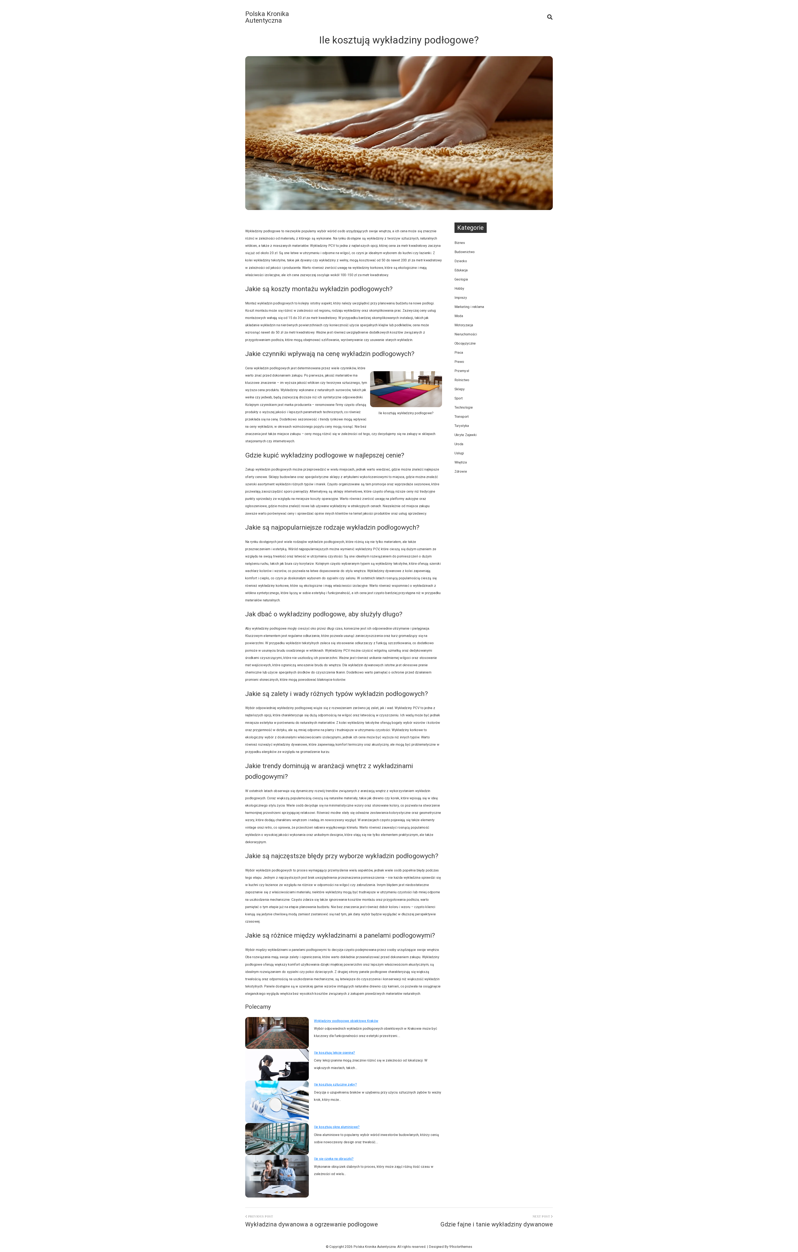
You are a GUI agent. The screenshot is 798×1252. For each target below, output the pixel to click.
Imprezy (460, 298)
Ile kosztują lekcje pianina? (334, 1053)
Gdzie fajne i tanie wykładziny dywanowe (496, 1224)
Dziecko (460, 261)
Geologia (461, 279)
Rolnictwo (461, 380)
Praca (458, 353)
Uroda (458, 444)
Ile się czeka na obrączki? (333, 1159)
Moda (458, 316)
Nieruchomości (465, 334)
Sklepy (459, 389)
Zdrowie (460, 471)
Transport (461, 417)
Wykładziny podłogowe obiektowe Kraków (346, 1021)
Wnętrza (460, 462)
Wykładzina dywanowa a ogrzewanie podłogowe (311, 1224)
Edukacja (461, 270)
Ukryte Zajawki (465, 435)
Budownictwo (464, 252)
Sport (458, 398)
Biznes (459, 243)
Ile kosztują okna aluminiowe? (337, 1127)
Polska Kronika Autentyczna (267, 17)
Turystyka (461, 426)
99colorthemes (460, 1247)
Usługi (459, 453)
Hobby (459, 288)
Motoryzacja (463, 325)
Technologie (463, 407)
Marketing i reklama (469, 307)
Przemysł (461, 371)
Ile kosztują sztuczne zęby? (335, 1084)
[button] (550, 17)
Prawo (459, 362)
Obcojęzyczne (465, 343)
